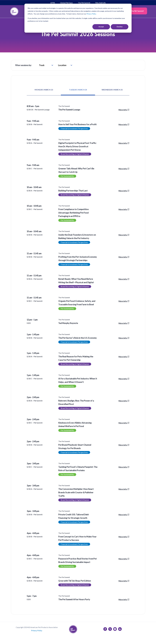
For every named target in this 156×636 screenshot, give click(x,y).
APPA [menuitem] (52, 3)
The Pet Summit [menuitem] (84, 3)
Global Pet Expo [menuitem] (66, 3)
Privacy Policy (36, 630)
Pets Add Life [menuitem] (100, 3)
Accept (101, 27)
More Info (123, 110)
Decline (119, 27)
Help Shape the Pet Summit (133, 11)
